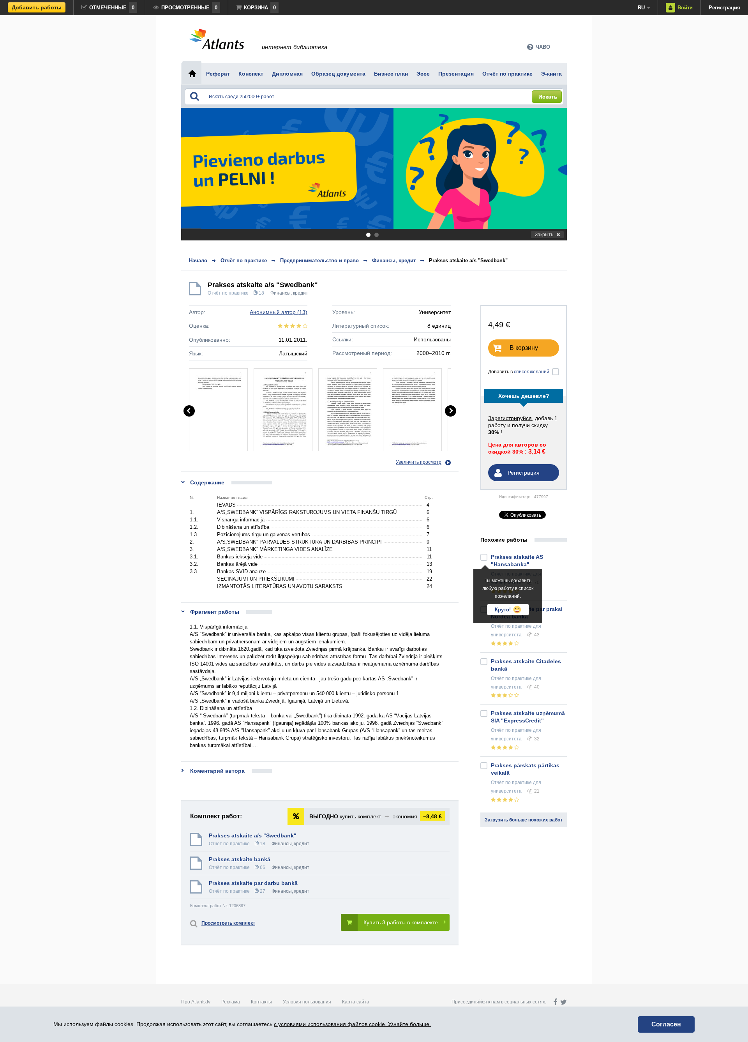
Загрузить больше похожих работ (524, 820)
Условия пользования (307, 1002)
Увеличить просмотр (418, 462)
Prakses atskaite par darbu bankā (253, 883)
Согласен (666, 1024)
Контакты (261, 1002)
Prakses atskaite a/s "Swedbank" (468, 260)
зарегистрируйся (510, 418)
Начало (198, 260)
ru (641, 8)
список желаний (531, 371)
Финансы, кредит (289, 293)
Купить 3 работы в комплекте (400, 922)
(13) (278, 312)
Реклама (230, 1002)
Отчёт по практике (228, 293)
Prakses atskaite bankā (239, 859)
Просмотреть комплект (228, 923)
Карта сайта (355, 1002)
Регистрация (724, 8)
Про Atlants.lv (195, 1002)
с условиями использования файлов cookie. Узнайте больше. (352, 1024)
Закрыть (544, 234)
